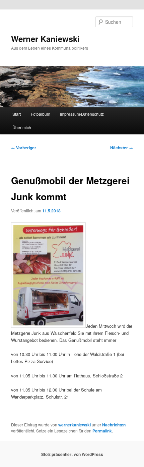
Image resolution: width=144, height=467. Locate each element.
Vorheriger (23, 148)
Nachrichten (114, 425)
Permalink (102, 431)
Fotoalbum (40, 114)
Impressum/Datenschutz (82, 114)
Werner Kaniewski (45, 38)
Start (16, 114)
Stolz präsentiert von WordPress (72, 454)
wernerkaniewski (74, 425)
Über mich (21, 127)
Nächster (121, 148)
